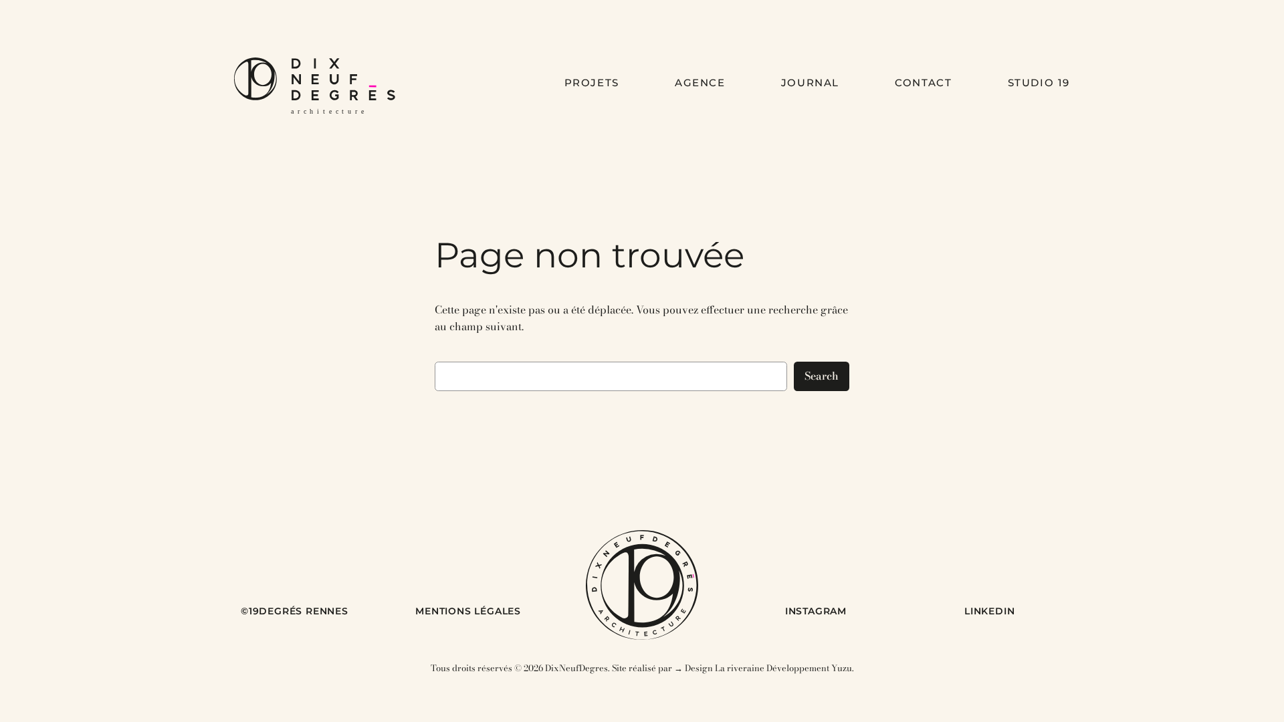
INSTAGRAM (816, 611)
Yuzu (841, 668)
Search (822, 376)
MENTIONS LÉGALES (468, 611)
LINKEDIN (989, 611)
